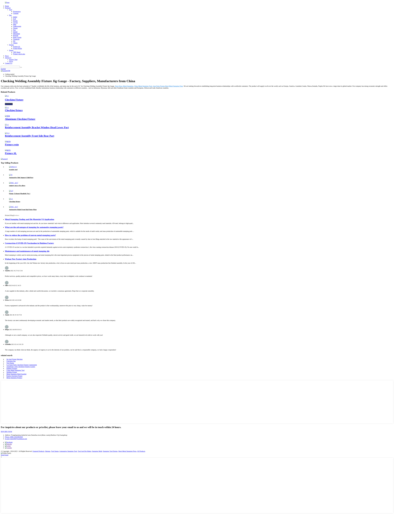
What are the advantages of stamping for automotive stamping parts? (34, 227)
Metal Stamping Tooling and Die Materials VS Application (29, 219)
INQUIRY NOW (6, 431)
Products (8, 8)
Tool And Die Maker (84, 451)
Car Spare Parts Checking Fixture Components (21, 365)
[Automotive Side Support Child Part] (10, 175)
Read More (8, 104)
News (7, 56)
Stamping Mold (97, 451)
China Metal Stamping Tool (143, 86)
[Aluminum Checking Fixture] (7, 116)
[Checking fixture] (7, 107)
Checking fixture (14, 110)
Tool (10, 10)
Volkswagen (17, 26)
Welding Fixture (11, 372)
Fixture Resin (17, 48)
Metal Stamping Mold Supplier (16, 374)
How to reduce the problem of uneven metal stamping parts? (30, 235)
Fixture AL (16, 46)
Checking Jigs (11, 361)
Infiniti (15, 32)
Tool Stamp (10, 363)
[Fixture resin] (8, 141)
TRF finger (16, 52)
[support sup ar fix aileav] (13, 183)
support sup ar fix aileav (17, 185)
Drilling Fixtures (11, 368)
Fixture (11, 45)
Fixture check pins (19, 54)
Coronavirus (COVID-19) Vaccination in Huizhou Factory (29, 243)
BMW (15, 17)
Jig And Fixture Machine (14, 359)
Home (7, 6)
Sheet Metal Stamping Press (127, 451)
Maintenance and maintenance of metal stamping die (27, 251)
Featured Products (38, 451)
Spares (11, 50)
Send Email (4, 455)
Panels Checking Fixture (14, 376)
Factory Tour (13, 59)
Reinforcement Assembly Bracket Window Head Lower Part (37, 127)
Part (10, 15)
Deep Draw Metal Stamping (124, 86)
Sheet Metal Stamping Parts (174, 86)
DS (14, 41)
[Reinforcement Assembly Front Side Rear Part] (7, 133)
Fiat (14, 30)
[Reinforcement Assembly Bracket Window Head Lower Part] (7, 125)
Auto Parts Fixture (159, 86)
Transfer (15, 13)
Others (15, 43)
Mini (14, 24)
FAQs (11, 61)
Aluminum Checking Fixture (20, 119)
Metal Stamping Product (14, 378)
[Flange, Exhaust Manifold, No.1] (11, 191)
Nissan (15, 28)
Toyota (15, 22)
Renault (15, 35)
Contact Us (8, 63)
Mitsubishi (16, 34)
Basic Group (17, 37)
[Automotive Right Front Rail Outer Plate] (13, 207)
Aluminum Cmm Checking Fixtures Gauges (20, 367)
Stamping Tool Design (110, 451)
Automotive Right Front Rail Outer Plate (23, 209)
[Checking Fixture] (7, 96)
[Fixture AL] (8, 150)
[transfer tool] (13, 167)
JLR (14, 19)
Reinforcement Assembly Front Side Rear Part (29, 135)
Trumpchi (16, 39)
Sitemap (47, 451)
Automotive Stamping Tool (68, 451)
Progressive (17, 11)
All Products (141, 451)
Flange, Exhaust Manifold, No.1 (19, 193)
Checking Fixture (14, 99)
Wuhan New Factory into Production (20, 259)
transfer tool (13, 169)
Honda (15, 21)
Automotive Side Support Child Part (21, 177)
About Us (8, 58)
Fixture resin (12, 144)
